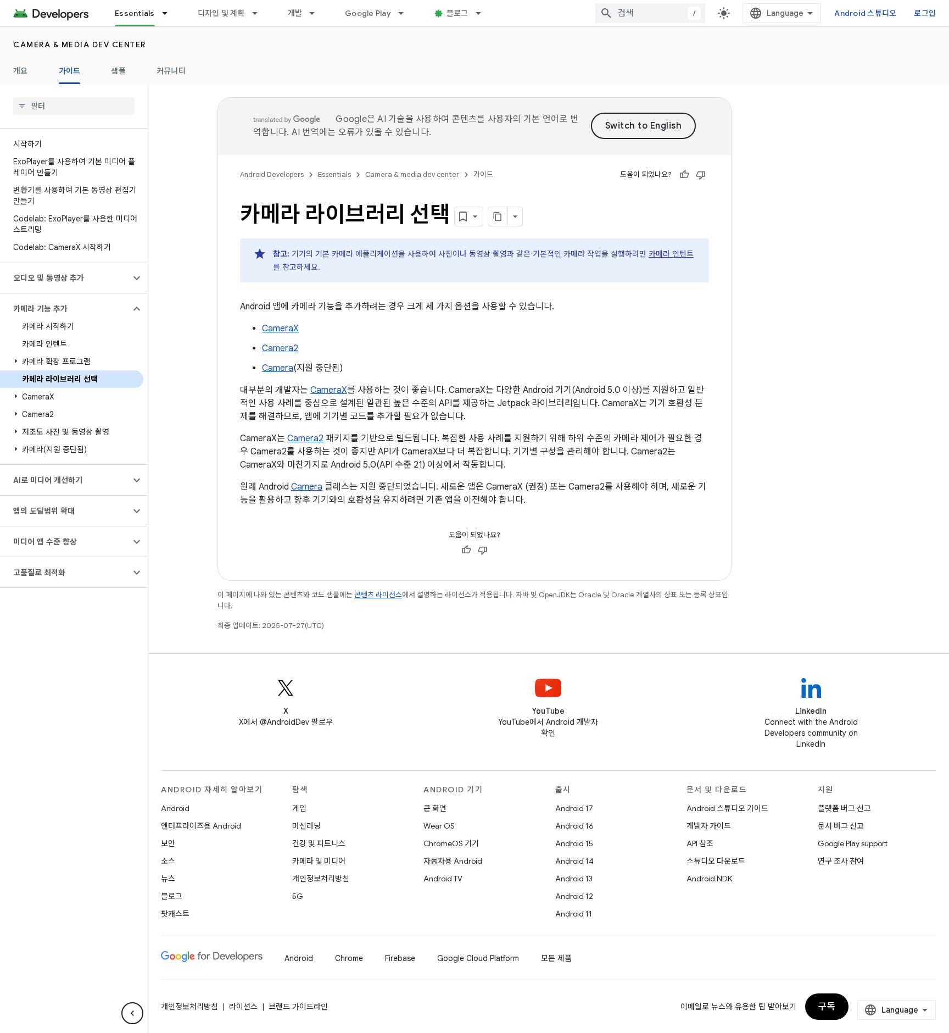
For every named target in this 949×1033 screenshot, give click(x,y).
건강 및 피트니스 (318, 843)
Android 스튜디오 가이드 (727, 808)
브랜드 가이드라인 (298, 1006)
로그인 (925, 13)
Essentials (135, 13)
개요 (20, 71)
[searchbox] (74, 106)
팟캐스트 (175, 914)
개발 (295, 13)
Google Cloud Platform (478, 958)
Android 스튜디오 (865, 13)
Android (175, 808)
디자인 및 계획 (221, 13)
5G (297, 896)
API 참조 (699, 843)
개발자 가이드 (708, 826)
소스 (168, 861)
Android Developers (272, 174)
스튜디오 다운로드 (715, 861)
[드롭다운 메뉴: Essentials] (170, 13)
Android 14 (574, 861)
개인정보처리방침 (320, 879)
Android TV (442, 879)
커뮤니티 (171, 71)
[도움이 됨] (684, 174)
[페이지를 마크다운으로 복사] (498, 216)
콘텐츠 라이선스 (378, 594)
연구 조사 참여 (841, 861)
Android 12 (574, 896)
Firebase (400, 958)
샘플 (118, 71)
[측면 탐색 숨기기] (132, 1013)
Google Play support (852, 843)
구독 (826, 1006)
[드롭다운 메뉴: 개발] (317, 13)
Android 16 (574, 826)
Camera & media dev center (79, 44)
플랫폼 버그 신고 (844, 808)
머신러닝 (306, 826)
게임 (299, 808)
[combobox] (650, 13)
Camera (277, 368)
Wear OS (439, 826)
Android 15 (574, 843)
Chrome (349, 958)
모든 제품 (556, 958)
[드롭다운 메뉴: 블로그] (483, 13)
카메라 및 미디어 (318, 861)
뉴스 (168, 879)
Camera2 (280, 348)
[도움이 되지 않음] (701, 174)
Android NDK (709, 879)
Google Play (368, 13)
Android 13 (574, 879)
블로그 (457, 13)
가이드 (70, 71)
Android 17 (574, 808)
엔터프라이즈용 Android (201, 826)
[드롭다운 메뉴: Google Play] (406, 13)
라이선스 (243, 1006)
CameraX (280, 328)
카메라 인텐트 (671, 254)
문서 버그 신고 (841, 826)
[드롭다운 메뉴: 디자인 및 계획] (260, 13)
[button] (65, 278)
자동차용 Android (452, 861)
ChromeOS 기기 (451, 843)
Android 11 (573, 914)
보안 (168, 843)
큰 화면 (434, 808)
